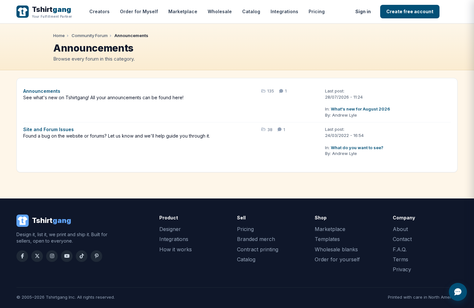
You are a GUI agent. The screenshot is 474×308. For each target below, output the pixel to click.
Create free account (409, 11)
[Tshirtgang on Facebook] (22, 256)
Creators (99, 11)
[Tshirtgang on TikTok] (81, 256)
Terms (400, 259)
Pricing (317, 11)
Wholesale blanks (336, 249)
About (400, 229)
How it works (175, 249)
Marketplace (182, 11)
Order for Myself (139, 11)
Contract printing (257, 249)
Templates (327, 239)
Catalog (251, 11)
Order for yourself (337, 259)
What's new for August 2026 (360, 108)
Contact (402, 239)
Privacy (402, 269)
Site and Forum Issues (48, 129)
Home (59, 35)
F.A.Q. (400, 249)
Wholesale (220, 11)
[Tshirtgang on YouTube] (67, 256)
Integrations (284, 11)
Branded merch (256, 239)
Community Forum (90, 35)
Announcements (41, 91)
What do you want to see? (357, 147)
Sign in (363, 11)
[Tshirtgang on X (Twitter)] (37, 256)
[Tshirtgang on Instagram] (52, 256)
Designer (170, 229)
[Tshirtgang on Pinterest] (96, 256)
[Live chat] (458, 292)
